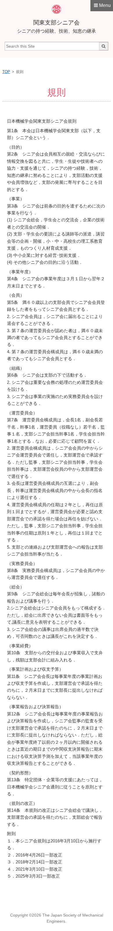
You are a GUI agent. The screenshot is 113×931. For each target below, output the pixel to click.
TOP (6, 72)
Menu (105, 5)
